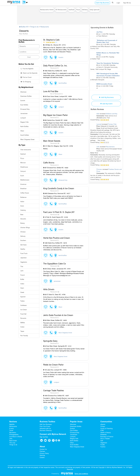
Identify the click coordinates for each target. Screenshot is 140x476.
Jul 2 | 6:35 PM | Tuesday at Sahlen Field (104, 56)
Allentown (23, 92)
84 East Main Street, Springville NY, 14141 (58, 346)
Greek (22, 292)
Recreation (12, 432)
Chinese (22, 232)
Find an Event (27, 77)
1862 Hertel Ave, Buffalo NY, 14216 (55, 71)
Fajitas (22, 301)
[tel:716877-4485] (51, 204)
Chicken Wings (25, 227)
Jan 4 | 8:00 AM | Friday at (104, 86)
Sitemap (42, 455)
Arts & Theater (105, 438)
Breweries (103, 434)
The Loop (12, 443)
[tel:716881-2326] (51, 408)
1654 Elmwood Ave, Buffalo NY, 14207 (56, 396)
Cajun (22, 288)
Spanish (22, 297)
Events (11, 428)
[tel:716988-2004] (51, 229)
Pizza (78, 10)
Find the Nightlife (27, 69)
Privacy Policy (44, 453)
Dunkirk (22, 100)
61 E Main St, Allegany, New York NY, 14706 (58, 146)
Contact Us (43, 449)
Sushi (22, 176)
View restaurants (25, 150)
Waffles (22, 322)
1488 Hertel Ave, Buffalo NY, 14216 (55, 243)
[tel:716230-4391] (51, 57)
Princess (99, 169)
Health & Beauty (105, 432)
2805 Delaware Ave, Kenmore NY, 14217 (57, 193)
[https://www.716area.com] (14, 2)
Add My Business (107, 97)
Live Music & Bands (15, 436)
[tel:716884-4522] (51, 180)
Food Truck (23, 253)
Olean (22, 131)
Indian (22, 284)
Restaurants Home (47, 10)
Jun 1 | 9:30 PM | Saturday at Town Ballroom (105, 34)
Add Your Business (46, 424)
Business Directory (46, 430)
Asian (22, 206)
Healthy (22, 249)
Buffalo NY (24, 27)
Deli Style (23, 245)
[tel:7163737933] (51, 154)
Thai (21, 266)
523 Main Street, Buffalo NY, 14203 (55, 320)
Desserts (23, 219)
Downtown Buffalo (26, 96)
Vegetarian (23, 262)
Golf (101, 441)
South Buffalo (24, 135)
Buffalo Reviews (97, 109)
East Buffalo (24, 105)
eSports (102, 424)
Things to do (34, 27)
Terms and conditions (81, 474)
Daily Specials (95, 10)
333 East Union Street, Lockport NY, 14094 (58, 96)
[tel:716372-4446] (51, 307)
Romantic (23, 318)
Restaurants (44, 27)
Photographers (13, 434)
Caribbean (23, 305)
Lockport (23, 118)
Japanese (23, 258)
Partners (42, 451)
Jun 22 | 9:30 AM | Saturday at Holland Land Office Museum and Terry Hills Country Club (105, 44)
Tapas (22, 331)
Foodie (102, 445)
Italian (22, 201)
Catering (23, 210)
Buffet (22, 279)
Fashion (102, 447)
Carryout (23, 171)
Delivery (85, 10)
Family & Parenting (106, 428)
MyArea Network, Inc (118, 467)
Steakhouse (24, 167)
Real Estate (13, 441)
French (22, 275)
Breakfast (23, 188)
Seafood (71, 10)
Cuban (22, 327)
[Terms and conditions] (67, 474)
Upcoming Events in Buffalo (102, 27)
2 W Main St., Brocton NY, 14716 (55, 45)
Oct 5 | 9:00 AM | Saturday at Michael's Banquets (105, 76)
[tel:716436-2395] (51, 332)
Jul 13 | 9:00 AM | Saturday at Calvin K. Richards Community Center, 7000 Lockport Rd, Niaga (104, 66)
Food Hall (23, 314)
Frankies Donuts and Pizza (109, 170)
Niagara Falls (24, 122)
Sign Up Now (44, 437)
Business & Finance (106, 436)
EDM (102, 430)
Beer (21, 214)
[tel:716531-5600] (51, 106)
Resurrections (110, 147)
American (23, 184)
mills (97, 147)
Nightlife (11, 424)
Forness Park (112, 124)
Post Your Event (45, 426)
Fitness (102, 426)
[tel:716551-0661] (51, 83)
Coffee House (24, 193)
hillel (97, 114)
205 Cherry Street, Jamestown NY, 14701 (57, 269)
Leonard (99, 124)
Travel (11, 430)
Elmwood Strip (25, 109)
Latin (21, 271)
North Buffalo (24, 126)
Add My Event (107, 104)
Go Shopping (26, 82)
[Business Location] (55, 57)
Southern (23, 240)
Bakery (22, 223)
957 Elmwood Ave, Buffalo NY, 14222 (56, 168)
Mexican (23, 163)
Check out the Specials (29, 73)
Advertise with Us (45, 428)
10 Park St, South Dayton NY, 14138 (56, 217)
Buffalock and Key (111, 114)
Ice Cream (23, 309)
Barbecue (23, 197)
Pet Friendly (24, 335)
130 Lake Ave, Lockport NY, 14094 (55, 370)
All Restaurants (61, 10)
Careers (42, 457)
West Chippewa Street (27, 139)
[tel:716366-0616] (51, 132)
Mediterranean (24, 180)
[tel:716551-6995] (51, 255)
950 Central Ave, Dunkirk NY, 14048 (55, 120)
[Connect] (45, 57)
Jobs (10, 438)
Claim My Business (102, 3)
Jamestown (24, 113)
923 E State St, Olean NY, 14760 (54, 294)
